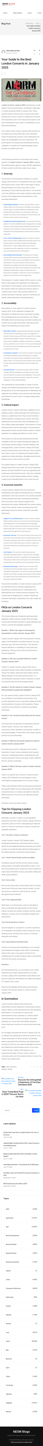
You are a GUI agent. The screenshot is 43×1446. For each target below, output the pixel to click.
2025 (7, 1067)
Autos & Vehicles (21, 1244)
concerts (13, 1067)
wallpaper (21, 1403)
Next (21, 1089)
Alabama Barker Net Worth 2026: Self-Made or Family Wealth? (20, 1155)
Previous (21, 1077)
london (10, 1069)
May (21, 1350)
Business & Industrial (21, 1262)
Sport (21, 1367)
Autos (30, 13)
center (21, 1279)
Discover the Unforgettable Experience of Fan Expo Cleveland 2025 (29, 1082)
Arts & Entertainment (21, 1235)
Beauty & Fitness (21, 1253)
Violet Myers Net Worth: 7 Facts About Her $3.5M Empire (21, 1164)
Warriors (21, 1411)
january (4, 1069)
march (21, 1341)
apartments (21, 1218)
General (21, 1323)
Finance (21, 1306)
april (21, 1227)
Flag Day (21, 1315)
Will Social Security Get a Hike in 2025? (15, 1183)
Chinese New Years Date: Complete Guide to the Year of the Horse (21, 1134)
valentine (21, 1394)
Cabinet (21, 1271)
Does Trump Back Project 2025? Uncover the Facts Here (12, 1094)
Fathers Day (21, 1297)
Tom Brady (21, 1385)
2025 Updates (17, 13)
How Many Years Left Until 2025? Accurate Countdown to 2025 (21, 1174)
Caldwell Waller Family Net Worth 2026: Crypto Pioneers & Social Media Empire (21, 1144)
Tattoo (21, 1376)
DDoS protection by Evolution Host (21, 1442)
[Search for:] (17, 1110)
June (21, 1332)
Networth (21, 1359)
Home (5, 13)
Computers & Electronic (21, 1288)
